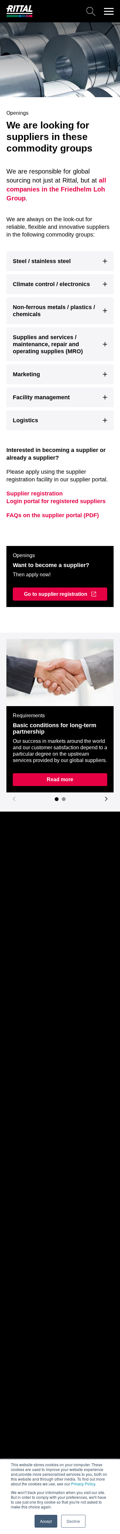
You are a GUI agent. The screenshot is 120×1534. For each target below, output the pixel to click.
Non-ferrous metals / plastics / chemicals (54, 310)
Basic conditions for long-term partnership (54, 728)
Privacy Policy (83, 1483)
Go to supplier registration (55, 594)
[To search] (66, 11)
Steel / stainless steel (42, 261)
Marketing (26, 374)
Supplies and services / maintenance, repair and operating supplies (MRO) (48, 344)
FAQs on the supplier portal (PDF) (52, 515)
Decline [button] (73, 1521)
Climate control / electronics (51, 284)
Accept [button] (46, 1521)
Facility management (41, 397)
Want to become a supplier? (51, 565)
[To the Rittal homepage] (19, 15)
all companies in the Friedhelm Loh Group (56, 189)
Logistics (25, 420)
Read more (60, 779)
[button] (108, 11)
